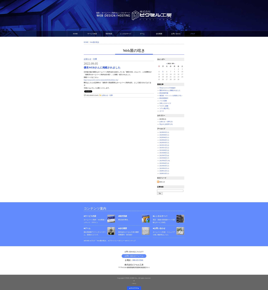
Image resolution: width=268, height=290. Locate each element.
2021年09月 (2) (164, 150)
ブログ (192, 34)
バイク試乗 (163, 101)
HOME (75, 34)
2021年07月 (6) (164, 155)
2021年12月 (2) (164, 145)
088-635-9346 (137, 260)
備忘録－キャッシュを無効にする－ (171, 95)
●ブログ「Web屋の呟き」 (99, 241)
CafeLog (134, 283)
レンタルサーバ (125, 34)
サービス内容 (92, 34)
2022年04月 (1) (164, 140)
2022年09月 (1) (164, 135)
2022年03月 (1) (164, 142)
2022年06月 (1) (164, 137)
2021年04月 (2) (164, 163)
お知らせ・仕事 (90, 59)
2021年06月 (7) (164, 158)
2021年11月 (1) (164, 148)
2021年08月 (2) (164, 153)
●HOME (86, 241)
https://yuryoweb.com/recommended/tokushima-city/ (101, 80)
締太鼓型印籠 (163, 93)
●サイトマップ (130, 241)
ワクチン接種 (163, 106)
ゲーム (142, 34)
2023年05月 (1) (164, 132)
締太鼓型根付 (163, 98)
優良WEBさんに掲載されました (102, 67)
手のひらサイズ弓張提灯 (167, 88)
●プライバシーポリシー (116, 241)
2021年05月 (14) (164, 160)
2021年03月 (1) (164, 166)
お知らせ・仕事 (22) (166, 121)
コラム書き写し (164, 108)
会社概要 (159, 34)
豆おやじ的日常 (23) (166, 124)
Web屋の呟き (94, 42)
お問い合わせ (176, 34)
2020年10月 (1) (164, 173)
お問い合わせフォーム (134, 256)
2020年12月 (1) (164, 171)
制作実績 (109, 34)
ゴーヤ (161, 111)
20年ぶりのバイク (165, 103)
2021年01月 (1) (164, 168)
